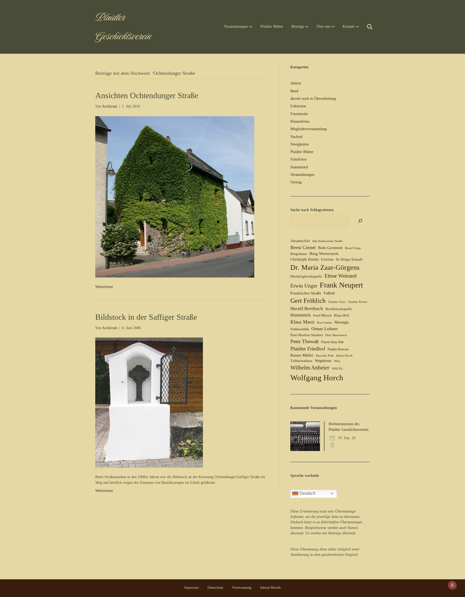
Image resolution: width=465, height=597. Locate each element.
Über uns (323, 26)
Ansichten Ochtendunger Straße (146, 95)
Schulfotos (298, 159)
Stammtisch (299, 167)
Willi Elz (337, 368)
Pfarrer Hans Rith (332, 342)
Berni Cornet (303, 247)
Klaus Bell (341, 315)
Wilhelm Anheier (309, 368)
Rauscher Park (325, 355)
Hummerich (300, 315)
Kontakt (349, 26)
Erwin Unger (303, 286)
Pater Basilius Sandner (306, 335)
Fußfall (329, 293)
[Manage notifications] (452, 585)
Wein (337, 361)
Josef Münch (322, 315)
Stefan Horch (344, 355)
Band (294, 91)
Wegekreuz (323, 361)
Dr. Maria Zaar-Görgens (325, 267)
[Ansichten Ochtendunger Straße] (174, 196)
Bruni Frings (353, 248)
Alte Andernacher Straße (327, 241)
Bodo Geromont (330, 248)
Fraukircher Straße (305, 293)
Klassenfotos (299, 121)
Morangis (341, 322)
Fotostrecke (299, 114)
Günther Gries (337, 301)
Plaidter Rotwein (338, 349)
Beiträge (297, 26)
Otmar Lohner (324, 328)
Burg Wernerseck (324, 253)
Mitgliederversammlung (308, 129)
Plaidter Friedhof (307, 348)
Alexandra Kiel (300, 241)
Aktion (295, 83)
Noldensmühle (299, 329)
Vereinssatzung (241, 587)
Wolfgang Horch (316, 377)
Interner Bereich (270, 587)
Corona (327, 259)
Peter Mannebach (336, 335)
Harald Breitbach (306, 308)
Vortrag (296, 182)
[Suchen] (366, 27)
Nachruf (296, 137)
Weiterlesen (104, 287)
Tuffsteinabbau (301, 361)
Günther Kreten (357, 301)
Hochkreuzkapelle (338, 309)
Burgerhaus (298, 254)
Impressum (191, 587)
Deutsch (306, 493)
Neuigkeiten (299, 144)
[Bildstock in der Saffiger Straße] (149, 402)
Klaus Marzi (302, 322)
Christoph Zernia (304, 259)
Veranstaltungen (236, 26)
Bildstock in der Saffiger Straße (146, 316)
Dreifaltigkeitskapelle (306, 276)
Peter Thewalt (304, 341)
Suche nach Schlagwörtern (312, 210)
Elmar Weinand (341, 276)
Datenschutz (215, 587)
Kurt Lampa (324, 322)
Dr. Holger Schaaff (349, 259)
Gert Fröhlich (308, 300)
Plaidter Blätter (271, 26)
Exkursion (298, 106)
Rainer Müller (301, 355)
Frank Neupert (341, 285)
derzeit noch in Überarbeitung (313, 99)
